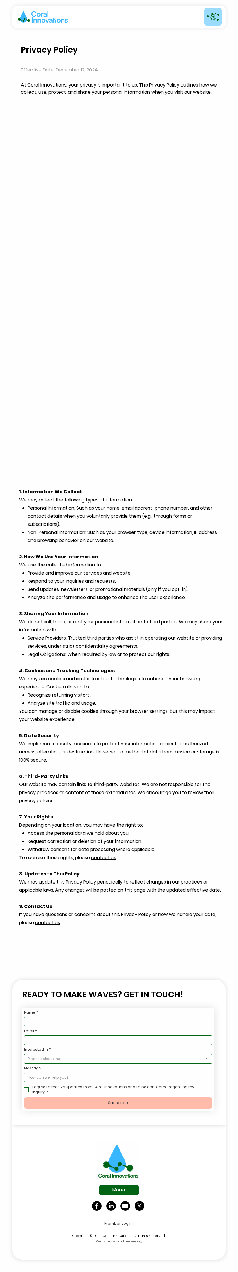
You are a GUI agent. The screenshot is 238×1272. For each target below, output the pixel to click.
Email (30, 1031)
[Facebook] (97, 1206)
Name (31, 1012)
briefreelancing (129, 1241)
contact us (103, 857)
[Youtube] (125, 1206)
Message (32, 1068)
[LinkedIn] (111, 1206)
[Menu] (213, 17)
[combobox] (118, 1059)
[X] (139, 1206)
